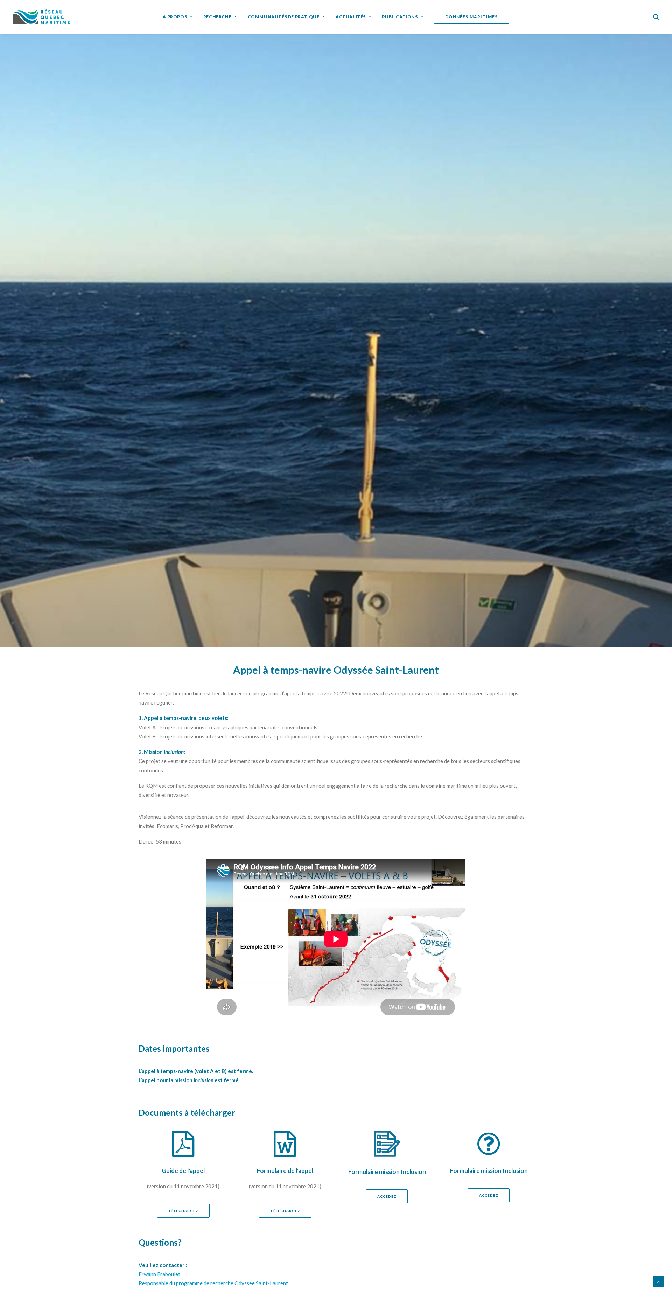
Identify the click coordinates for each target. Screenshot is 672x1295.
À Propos (175, 16)
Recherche (217, 16)
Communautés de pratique (284, 16)
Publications (400, 16)
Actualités (351, 16)
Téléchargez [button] (183, 1211)
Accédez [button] (387, 1196)
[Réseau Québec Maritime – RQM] (41, 16)
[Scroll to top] (658, 1281)
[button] (656, 17)
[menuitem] (177, 17)
